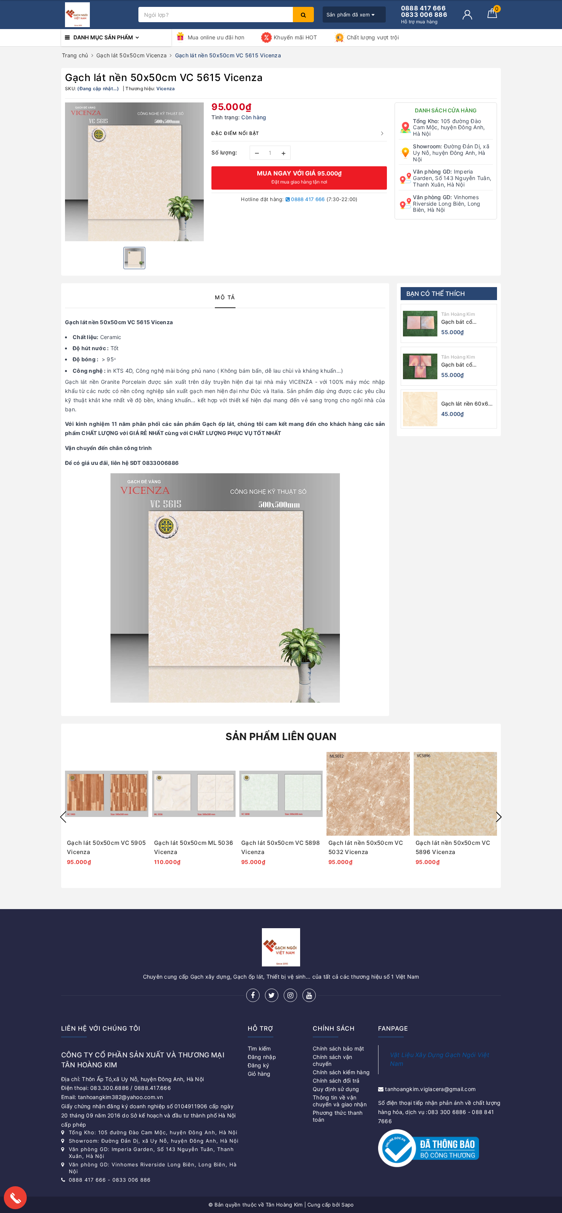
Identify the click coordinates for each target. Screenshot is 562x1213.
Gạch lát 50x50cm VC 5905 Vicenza (106, 847)
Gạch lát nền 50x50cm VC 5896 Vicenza (453, 847)
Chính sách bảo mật (338, 1048)
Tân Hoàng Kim (458, 314)
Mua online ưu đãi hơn (216, 37)
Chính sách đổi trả (336, 1080)
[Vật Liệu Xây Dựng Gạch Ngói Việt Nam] (98, 14)
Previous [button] (63, 817)
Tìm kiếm (259, 1048)
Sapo (347, 1205)
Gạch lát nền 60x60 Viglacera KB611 (466, 404)
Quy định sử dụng (336, 1089)
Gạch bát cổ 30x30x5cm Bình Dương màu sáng (463, 365)
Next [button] (499, 817)
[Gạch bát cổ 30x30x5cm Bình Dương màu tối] (420, 323)
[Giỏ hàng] (492, 16)
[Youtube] (309, 995)
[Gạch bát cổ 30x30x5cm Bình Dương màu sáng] (420, 366)
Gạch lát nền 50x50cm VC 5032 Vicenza (365, 847)
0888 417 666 (307, 199)
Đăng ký (259, 1065)
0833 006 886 (131, 1180)
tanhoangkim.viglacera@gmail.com (430, 1089)
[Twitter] (271, 995)
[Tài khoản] (467, 14)
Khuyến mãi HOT (295, 37)
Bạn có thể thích (435, 293)
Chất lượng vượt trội (373, 37)
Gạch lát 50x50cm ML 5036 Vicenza (193, 847)
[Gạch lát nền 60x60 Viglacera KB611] (420, 409)
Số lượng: (224, 152)
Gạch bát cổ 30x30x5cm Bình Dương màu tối (463, 322)
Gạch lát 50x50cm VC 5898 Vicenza (280, 847)
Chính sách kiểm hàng (341, 1072)
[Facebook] (253, 995)
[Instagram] (290, 995)
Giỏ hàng (259, 1073)
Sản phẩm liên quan (281, 736)
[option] (134, 171)
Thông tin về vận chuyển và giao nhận (340, 1100)
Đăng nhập (262, 1057)
